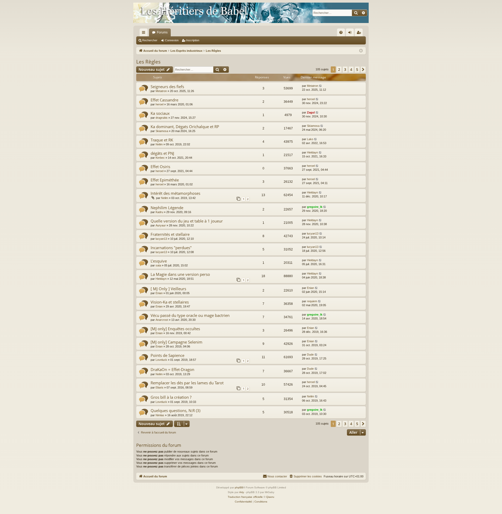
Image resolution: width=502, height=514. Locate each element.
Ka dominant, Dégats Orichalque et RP (185, 126)
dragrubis (162, 117)
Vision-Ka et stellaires (170, 302)
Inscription (192, 40)
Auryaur (161, 225)
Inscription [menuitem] (360, 33)
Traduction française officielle (245, 496)
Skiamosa (162, 131)
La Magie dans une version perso (180, 274)
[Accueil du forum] (251, 13)
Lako (310, 139)
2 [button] (339, 69)
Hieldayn (312, 152)
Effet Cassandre (164, 99)
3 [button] (345, 69)
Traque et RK (162, 139)
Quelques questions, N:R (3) (175, 410)
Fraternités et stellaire (170, 234)
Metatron (161, 91)
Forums (162, 32)
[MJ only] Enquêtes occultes (175, 328)
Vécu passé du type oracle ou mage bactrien (190, 315)
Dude (310, 354)
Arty (241, 492)
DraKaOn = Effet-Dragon (172, 369)
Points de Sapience (167, 355)
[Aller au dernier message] (320, 86)
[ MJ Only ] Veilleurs (168, 288)
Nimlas (160, 415)
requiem (312, 301)
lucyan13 (161, 238)
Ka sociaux (160, 113)
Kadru (159, 212)
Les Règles (148, 61)
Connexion (172, 40)
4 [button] (351, 69)
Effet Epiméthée (165, 179)
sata (158, 265)
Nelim (159, 144)
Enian (159, 293)
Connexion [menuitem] (351, 33)
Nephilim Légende (167, 207)
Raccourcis (144, 33)
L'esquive (159, 261)
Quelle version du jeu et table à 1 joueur (187, 221)
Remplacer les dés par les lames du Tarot (187, 382)
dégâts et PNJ (162, 153)
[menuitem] (341, 32)
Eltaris (159, 387)
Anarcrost (162, 319)
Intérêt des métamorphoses (175, 193)
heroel (159, 104)
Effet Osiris (160, 166)
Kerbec (160, 157)
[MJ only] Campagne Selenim (176, 342)
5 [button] (357, 69)
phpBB (239, 487)
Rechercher (149, 40)
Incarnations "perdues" (171, 247)
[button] (363, 69)
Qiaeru (270, 496)
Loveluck (161, 359)
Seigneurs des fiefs (167, 86)
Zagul (311, 112)
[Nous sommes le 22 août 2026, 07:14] (361, 51)
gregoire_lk (314, 206)
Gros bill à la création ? (171, 397)
